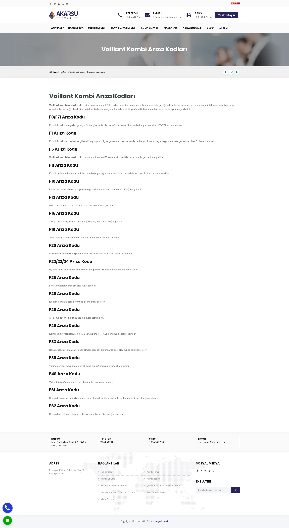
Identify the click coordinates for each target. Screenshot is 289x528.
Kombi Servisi (96, 28)
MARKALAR (170, 28)
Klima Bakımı (107, 499)
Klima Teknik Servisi (157, 492)
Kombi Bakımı (154, 479)
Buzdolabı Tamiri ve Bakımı (114, 485)
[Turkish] (232, 3)
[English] (235, 3)
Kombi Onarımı (108, 479)
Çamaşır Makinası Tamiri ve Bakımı (164, 485)
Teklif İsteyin (226, 15)
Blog (210, 28)
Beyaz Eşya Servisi (123, 28)
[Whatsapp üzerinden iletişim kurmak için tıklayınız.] (7, 520)
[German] (238, 3)
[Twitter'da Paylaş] (231, 72)
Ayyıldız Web (161, 521)
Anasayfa (57, 28)
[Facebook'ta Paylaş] (225, 72)
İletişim (223, 28)
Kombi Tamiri (153, 472)
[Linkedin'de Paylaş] (236, 72)
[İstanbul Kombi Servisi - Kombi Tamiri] (74, 14)
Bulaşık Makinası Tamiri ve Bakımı (118, 492)
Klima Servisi (149, 28)
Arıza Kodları (192, 28)
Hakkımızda (75, 28)
